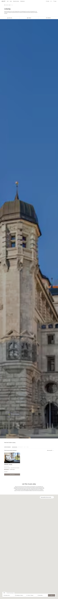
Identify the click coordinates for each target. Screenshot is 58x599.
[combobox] (51, 1)
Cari (51, 595)
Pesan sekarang (12, 474)
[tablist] (29, 593)
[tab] (4, 593)
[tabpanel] (29, 464)
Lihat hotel (5, 471)
